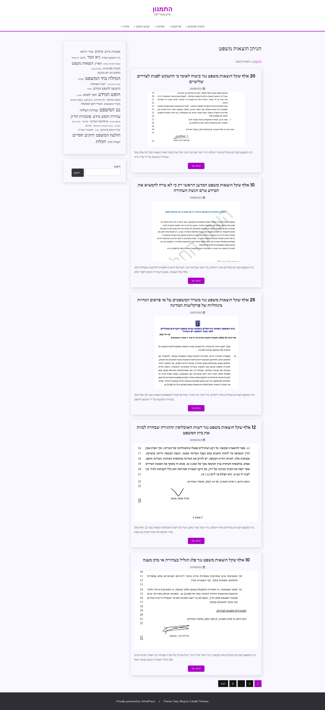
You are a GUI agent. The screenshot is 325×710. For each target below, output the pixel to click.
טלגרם (79, 95)
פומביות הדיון (81, 116)
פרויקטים (176, 26)
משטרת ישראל (76, 99)
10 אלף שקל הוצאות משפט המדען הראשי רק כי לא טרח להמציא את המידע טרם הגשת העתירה (196, 188)
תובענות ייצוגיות (85, 129)
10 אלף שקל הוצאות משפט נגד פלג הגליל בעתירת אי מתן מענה (196, 560)
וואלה (89, 89)
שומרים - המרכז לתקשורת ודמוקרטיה (106, 126)
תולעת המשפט (108, 135)
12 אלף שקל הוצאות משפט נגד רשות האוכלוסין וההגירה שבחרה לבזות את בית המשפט (196, 430)
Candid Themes (199, 701)
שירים (88, 125)
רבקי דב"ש (76, 121)
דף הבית (257, 61)
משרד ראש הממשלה (91, 103)
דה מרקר (75, 57)
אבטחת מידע (112, 51)
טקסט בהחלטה (113, 99)
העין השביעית (98, 84)
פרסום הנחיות (115, 121)
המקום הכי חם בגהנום (109, 72)
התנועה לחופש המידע (106, 88)
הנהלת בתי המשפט (102, 78)
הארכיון (161, 26)
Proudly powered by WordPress (136, 701)
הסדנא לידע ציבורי (113, 84)
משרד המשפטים (112, 103)
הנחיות (81, 79)
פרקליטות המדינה (99, 121)
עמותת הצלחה (89, 110)
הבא (223, 683)
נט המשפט (110, 109)
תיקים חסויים (83, 135)
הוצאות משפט (82, 63)
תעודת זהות (114, 142)
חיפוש (117, 166)
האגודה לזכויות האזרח (111, 64)
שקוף (97, 130)
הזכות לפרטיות (111, 68)
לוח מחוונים (99, 99)
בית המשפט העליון (111, 57)
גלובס (83, 57)
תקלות (101, 141)
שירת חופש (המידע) (110, 129)
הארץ (98, 63)
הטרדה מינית (96, 69)
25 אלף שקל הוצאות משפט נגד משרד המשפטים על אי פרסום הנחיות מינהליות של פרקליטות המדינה (196, 302)
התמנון (162, 9)
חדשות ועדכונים (196, 26)
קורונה (85, 121)
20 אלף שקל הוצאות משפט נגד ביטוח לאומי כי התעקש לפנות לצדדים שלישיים (196, 79)
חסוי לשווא (90, 95)
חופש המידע (109, 94)
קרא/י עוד (196, 165)
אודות (126, 26)
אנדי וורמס (86, 51)
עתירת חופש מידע (106, 116)
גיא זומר (93, 57)
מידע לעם (88, 99)
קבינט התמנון (143, 26)
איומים (99, 51)
